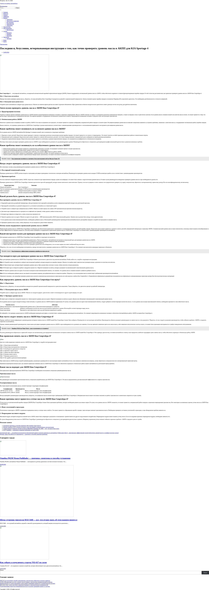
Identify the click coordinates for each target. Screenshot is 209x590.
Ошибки (9, 34)
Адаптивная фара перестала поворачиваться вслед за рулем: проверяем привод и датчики (25, 586)
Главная (5, 12)
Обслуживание (7, 28)
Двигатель (6, 37)
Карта (5, 41)
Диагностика (7, 27)
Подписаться (3, 6)
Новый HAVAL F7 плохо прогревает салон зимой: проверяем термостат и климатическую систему (27, 583)
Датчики (9, 38)
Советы (5, 15)
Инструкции (10, 30)
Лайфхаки (6, 16)
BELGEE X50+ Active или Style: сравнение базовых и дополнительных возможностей (24, 585)
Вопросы (9, 32)
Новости (5, 13)
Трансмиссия (10, 24)
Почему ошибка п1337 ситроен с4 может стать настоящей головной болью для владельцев (28, 427)
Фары (4, 40)
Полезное (9, 35)
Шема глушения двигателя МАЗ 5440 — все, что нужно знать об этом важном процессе (38, 520)
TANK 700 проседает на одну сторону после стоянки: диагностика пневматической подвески (26, 582)
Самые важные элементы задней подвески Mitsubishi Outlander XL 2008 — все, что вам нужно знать (31, 428)
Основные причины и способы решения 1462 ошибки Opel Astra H (22, 425)
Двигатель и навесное (13, 21)
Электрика (9, 19)
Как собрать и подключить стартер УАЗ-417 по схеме (23, 562)
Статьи (5, 31)
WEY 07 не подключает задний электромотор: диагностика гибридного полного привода (25, 580)
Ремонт (5, 18)
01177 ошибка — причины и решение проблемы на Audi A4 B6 (21, 430)
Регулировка (10, 22)
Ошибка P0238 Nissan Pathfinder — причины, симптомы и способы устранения (35, 458)
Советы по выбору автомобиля (8, 3)
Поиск (2, 570)
